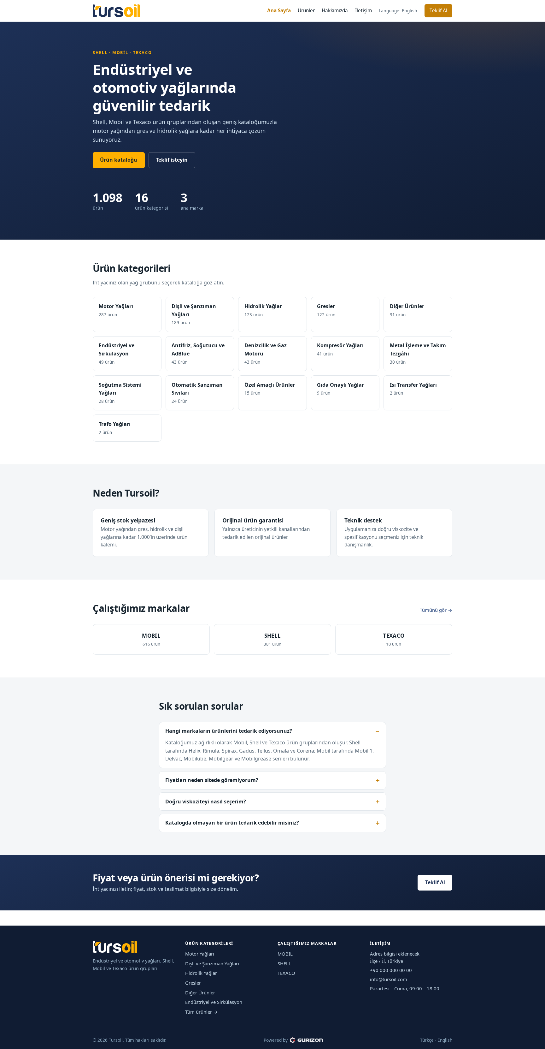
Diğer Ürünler (200, 992)
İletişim (363, 10)
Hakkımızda (335, 10)
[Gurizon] (306, 1040)
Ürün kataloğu (118, 159)
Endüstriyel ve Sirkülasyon (213, 1002)
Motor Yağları (199, 954)
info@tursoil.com (388, 979)
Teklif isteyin (172, 159)
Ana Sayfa (279, 10)
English (444, 1040)
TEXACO (286, 973)
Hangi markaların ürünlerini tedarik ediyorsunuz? (228, 730)
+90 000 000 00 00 (391, 970)
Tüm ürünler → (201, 1012)
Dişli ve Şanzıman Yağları (212, 963)
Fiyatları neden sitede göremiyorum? (211, 780)
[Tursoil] (116, 10)
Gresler (193, 983)
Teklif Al (438, 10)
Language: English (398, 11)
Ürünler (306, 10)
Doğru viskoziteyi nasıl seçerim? (205, 801)
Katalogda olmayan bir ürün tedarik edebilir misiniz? (232, 822)
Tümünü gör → (436, 610)
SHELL (284, 963)
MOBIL (285, 954)
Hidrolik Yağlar (201, 973)
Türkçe (427, 1040)
